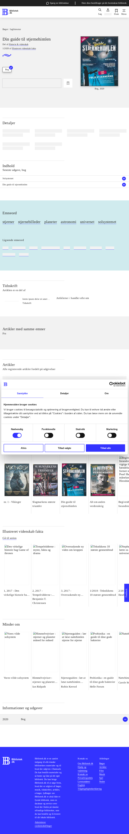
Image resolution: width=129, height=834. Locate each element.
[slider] (99, 63)
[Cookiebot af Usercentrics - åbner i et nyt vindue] (111, 384)
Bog (7, 69)
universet (87, 222)
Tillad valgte (64, 448)
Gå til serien (10, 538)
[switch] (48, 435)
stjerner (8, 222)
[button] (64, 719)
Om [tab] (107, 393)
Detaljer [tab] (64, 393)
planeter (50, 222)
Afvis (23, 448)
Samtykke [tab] (22, 393)
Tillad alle (105, 448)
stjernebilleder (29, 222)
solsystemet (107, 222)
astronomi (68, 222)
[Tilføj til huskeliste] (68, 83)
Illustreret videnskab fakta (23, 531)
